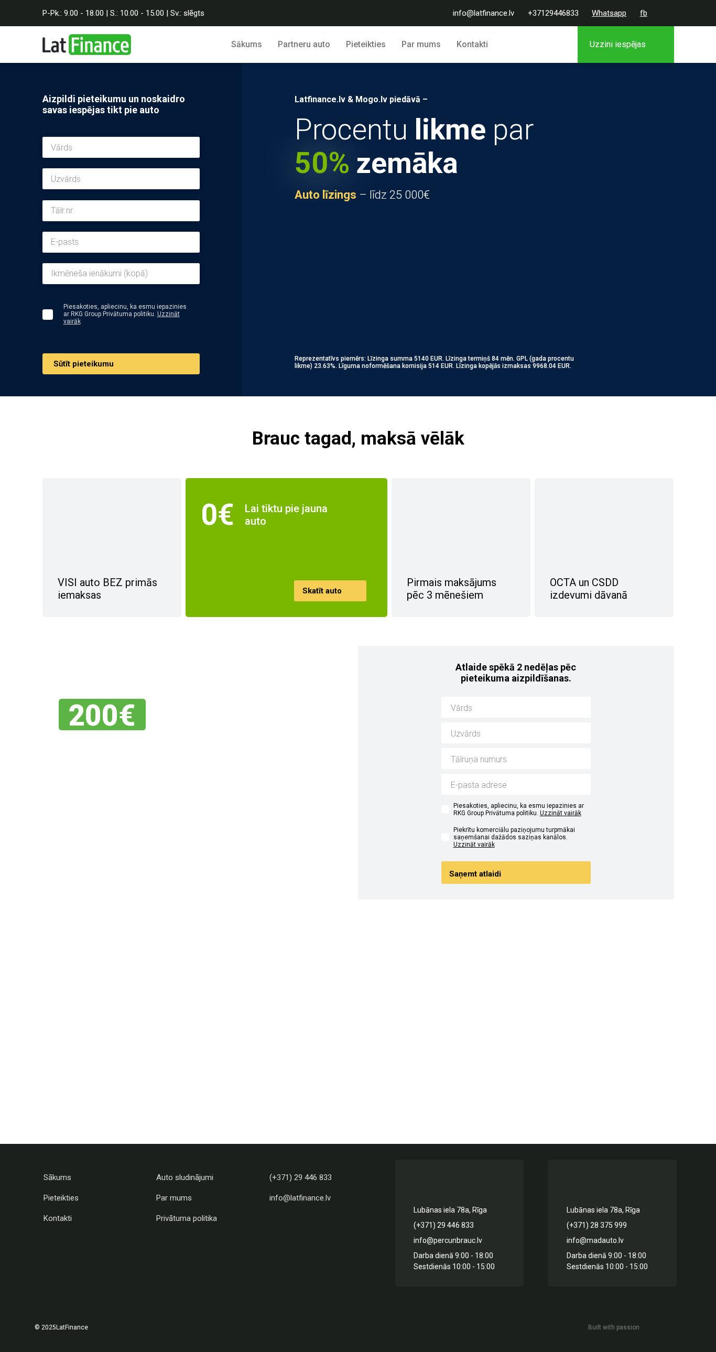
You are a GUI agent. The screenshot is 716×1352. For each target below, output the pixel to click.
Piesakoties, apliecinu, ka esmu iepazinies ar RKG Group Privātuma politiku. (518, 809)
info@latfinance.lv (483, 13)
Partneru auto (304, 44)
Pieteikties (366, 44)
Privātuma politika (186, 1218)
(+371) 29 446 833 (300, 1177)
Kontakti (472, 44)
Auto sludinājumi (184, 1177)
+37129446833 (553, 13)
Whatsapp (609, 13)
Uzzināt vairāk (560, 813)
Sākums (246, 44)
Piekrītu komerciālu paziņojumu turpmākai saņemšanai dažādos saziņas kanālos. (514, 837)
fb (643, 13)
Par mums (421, 44)
